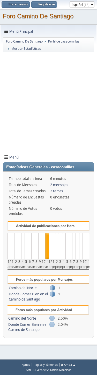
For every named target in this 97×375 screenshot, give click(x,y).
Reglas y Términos (46, 364)
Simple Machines (60, 369)
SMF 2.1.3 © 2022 (37, 369)
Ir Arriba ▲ (68, 364)
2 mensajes (59, 184)
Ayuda (26, 364)
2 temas (56, 191)
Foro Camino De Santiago (38, 16)
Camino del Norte (23, 288)
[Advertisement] (48, 101)
